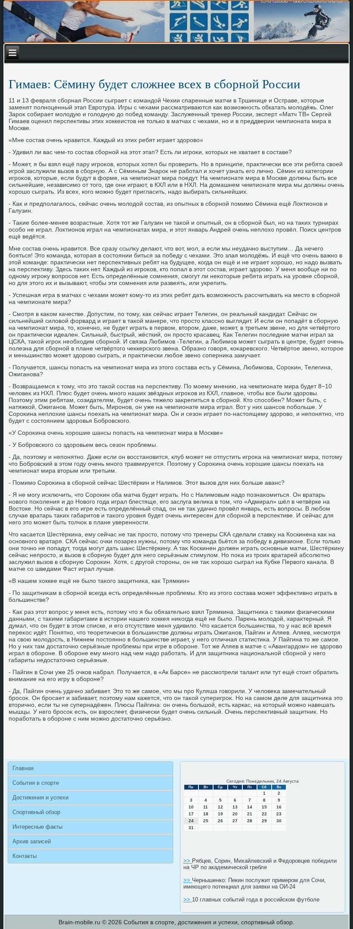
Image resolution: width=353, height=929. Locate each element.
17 (191, 813)
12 (220, 807)
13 (235, 807)
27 (235, 820)
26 (220, 820)
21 (249, 813)
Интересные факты (37, 827)
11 (205, 807)
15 (264, 807)
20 (235, 813)
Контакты (24, 856)
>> (187, 861)
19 (220, 813)
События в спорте (35, 783)
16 (279, 807)
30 (279, 820)
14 (249, 807)
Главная (23, 768)
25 (205, 820)
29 (264, 820)
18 (205, 813)
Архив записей (31, 841)
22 (264, 813)
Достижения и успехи (40, 797)
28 (249, 820)
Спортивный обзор (36, 812)
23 (279, 813)
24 (191, 820)
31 (191, 827)
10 (191, 807)
